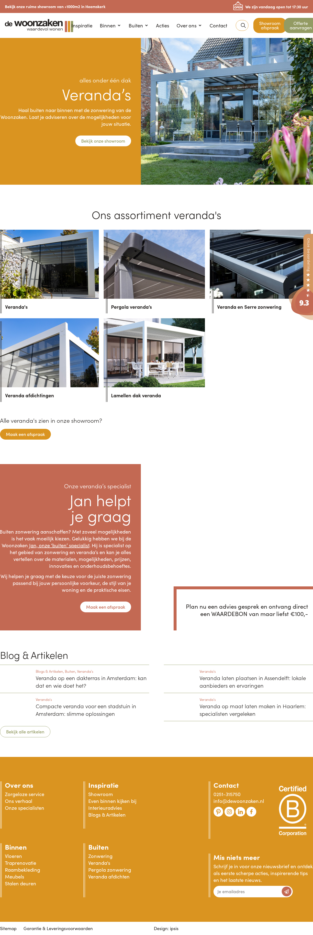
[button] (110, 25)
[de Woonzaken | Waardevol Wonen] (301, 318)
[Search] (243, 25)
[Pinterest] (218, 812)
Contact (226, 784)
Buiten (98, 846)
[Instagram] (229, 812)
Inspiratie (103, 784)
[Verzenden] (286, 891)
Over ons (19, 784)
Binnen (16, 846)
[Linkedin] (240, 812)
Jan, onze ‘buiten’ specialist (59, 545)
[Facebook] (251, 812)
